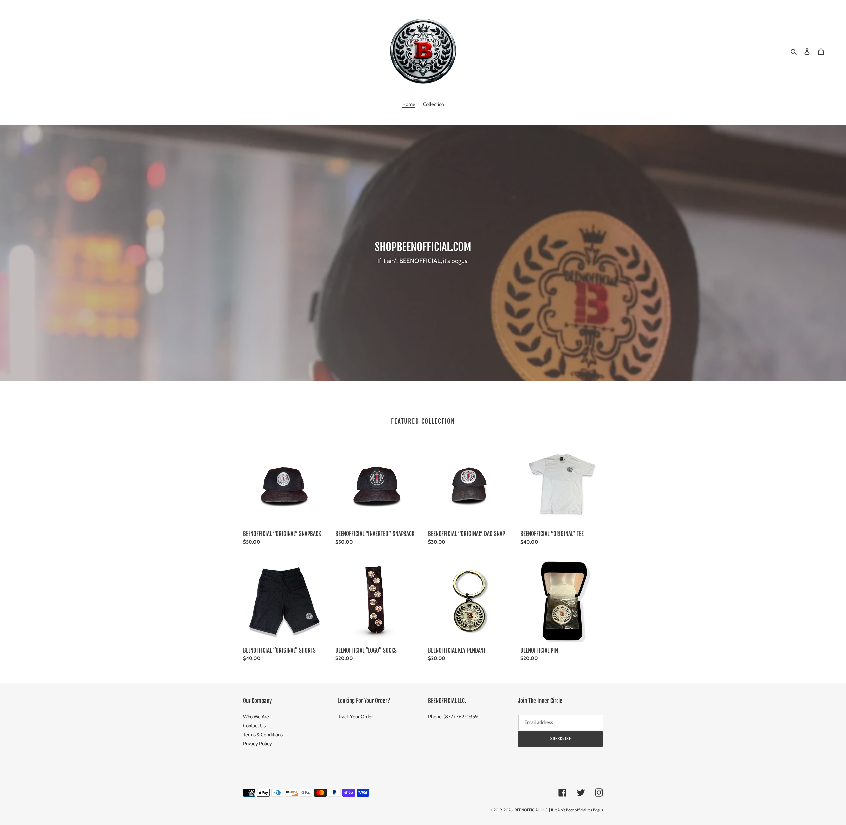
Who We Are (256, 717)
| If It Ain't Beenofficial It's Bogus (576, 809)
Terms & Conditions (263, 735)
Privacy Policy (257, 744)
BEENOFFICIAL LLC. (531, 809)
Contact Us (254, 726)
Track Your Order (355, 717)
